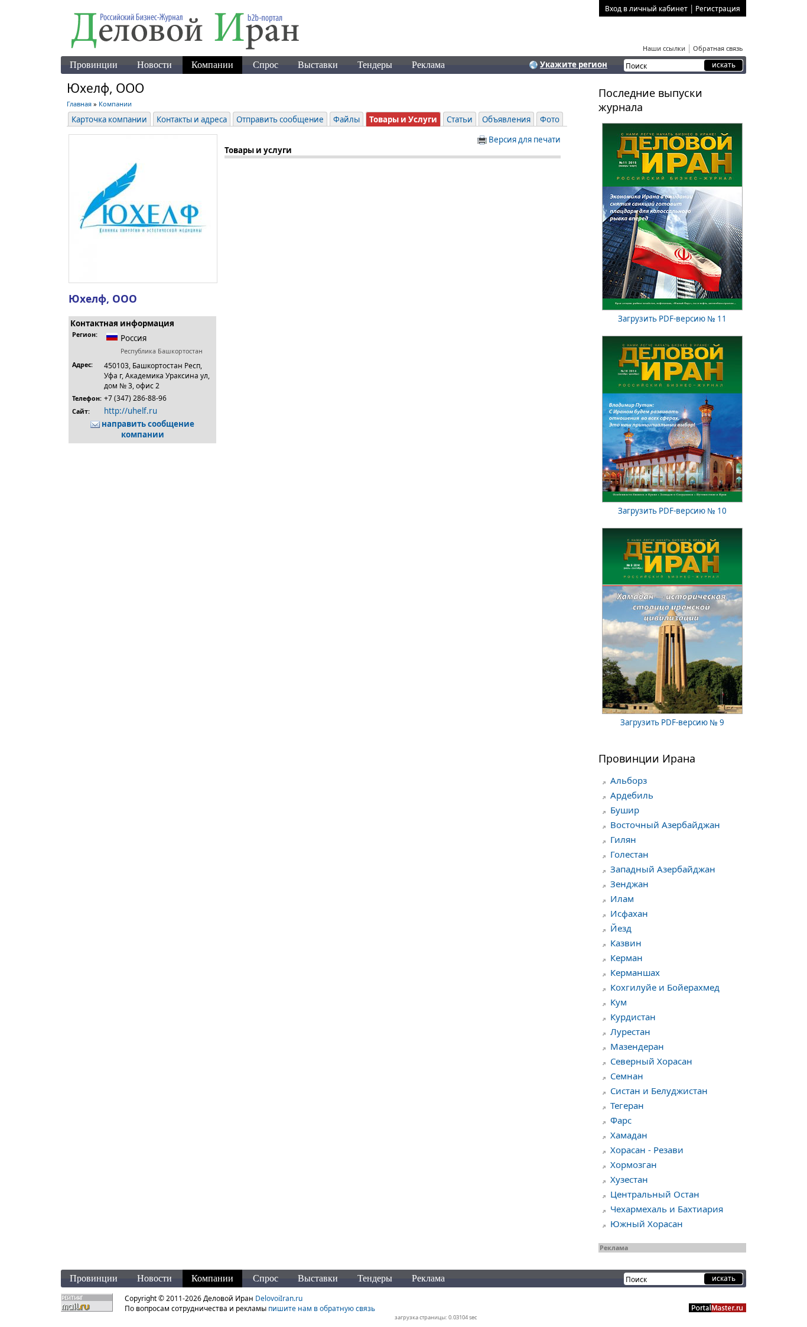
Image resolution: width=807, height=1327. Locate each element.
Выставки (318, 65)
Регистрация (717, 9)
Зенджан (629, 884)
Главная (79, 103)
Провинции (94, 65)
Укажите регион (573, 64)
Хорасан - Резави (647, 1150)
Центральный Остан (654, 1194)
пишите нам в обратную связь (321, 1308)
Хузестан (629, 1179)
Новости (154, 65)
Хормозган (633, 1164)
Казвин (626, 943)
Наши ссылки (664, 48)
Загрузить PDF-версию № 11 (672, 318)
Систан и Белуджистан (659, 1090)
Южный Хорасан (646, 1223)
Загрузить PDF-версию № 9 (672, 722)
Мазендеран (637, 1046)
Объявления (506, 119)
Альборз (628, 780)
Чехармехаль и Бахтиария (666, 1209)
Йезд (621, 928)
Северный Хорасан (651, 1061)
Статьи (460, 119)
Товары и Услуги (403, 119)
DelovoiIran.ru (278, 1298)
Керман (626, 957)
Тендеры (374, 65)
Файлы (346, 119)
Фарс (621, 1120)
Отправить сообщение (280, 119)
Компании (212, 65)
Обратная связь (718, 48)
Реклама (428, 65)
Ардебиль (631, 795)
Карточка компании (109, 119)
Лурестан (630, 1031)
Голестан (629, 854)
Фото (549, 119)
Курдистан (633, 1017)
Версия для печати (524, 139)
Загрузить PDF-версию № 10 (672, 510)
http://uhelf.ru (130, 410)
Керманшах (635, 972)
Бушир (624, 810)
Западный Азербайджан (662, 869)
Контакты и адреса (192, 119)
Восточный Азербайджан (665, 824)
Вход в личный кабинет (646, 9)
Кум (618, 1002)
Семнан (626, 1076)
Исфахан (629, 913)
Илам (622, 898)
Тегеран (627, 1105)
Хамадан (628, 1135)
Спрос (265, 65)
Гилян (623, 839)
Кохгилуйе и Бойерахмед (665, 987)
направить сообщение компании (147, 429)
